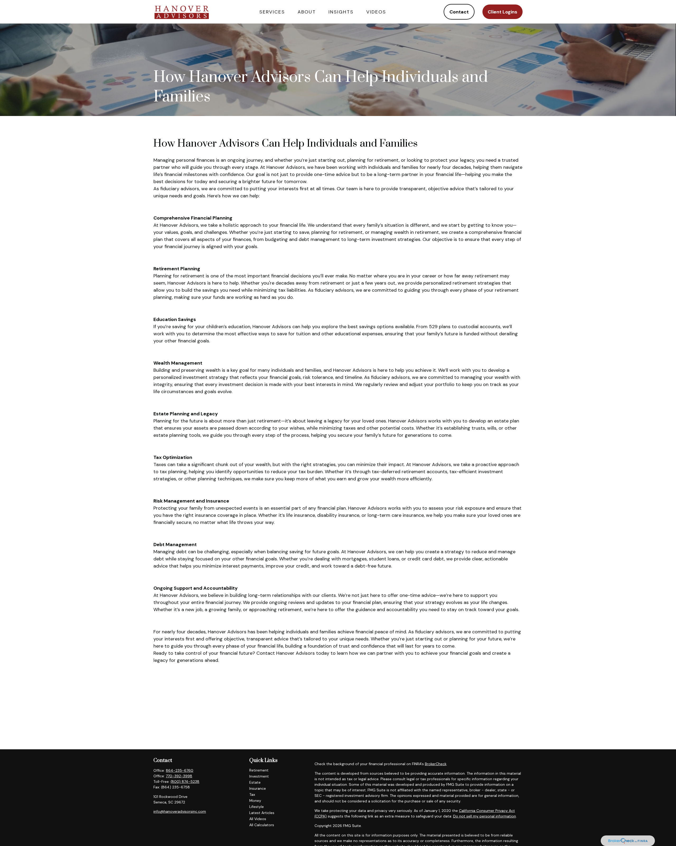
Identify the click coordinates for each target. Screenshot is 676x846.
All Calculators (261, 824)
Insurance (257, 788)
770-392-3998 (179, 776)
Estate (255, 782)
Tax (252, 794)
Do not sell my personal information (484, 816)
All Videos (257, 818)
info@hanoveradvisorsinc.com (179, 811)
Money (255, 800)
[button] (272, 11)
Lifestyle (256, 806)
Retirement (259, 770)
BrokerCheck (436, 763)
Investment (259, 776)
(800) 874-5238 (185, 781)
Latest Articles (261, 812)
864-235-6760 (179, 770)
